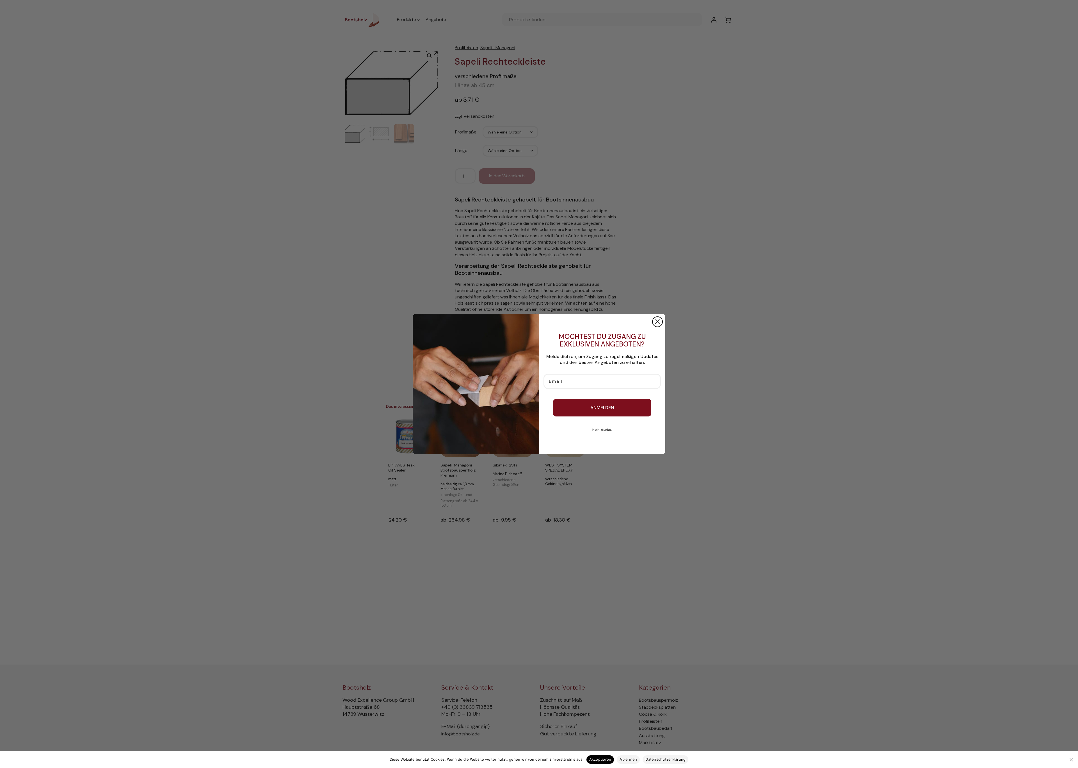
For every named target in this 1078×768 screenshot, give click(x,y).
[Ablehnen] (1071, 759)
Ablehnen (628, 759)
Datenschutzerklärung (665, 759)
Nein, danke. (602, 429)
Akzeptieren (600, 759)
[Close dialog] (657, 322)
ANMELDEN (602, 408)
